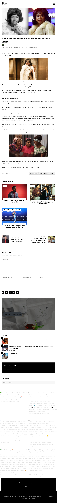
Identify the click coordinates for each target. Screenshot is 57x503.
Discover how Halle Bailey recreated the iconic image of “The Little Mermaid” (15, 227)
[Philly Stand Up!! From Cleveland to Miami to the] (42, 434)
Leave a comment (33, 47)
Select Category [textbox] (7, 382)
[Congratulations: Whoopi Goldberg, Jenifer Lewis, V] (14, 434)
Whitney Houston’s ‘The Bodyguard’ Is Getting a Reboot (42, 202)
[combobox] (28, 382)
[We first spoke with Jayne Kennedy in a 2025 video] (42, 406)
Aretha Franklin (33, 173)
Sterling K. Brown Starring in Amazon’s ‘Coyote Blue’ (14, 201)
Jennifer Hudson (44, 173)
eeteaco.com (13, 314)
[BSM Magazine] (4, 3)
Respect (52, 173)
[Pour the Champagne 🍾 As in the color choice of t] (14, 463)
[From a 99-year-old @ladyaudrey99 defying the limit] (42, 463)
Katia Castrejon (7, 47)
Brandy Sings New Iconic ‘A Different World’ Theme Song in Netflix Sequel (29, 339)
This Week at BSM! (13, 354)
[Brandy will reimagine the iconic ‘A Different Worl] (14, 406)
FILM (26, 47)
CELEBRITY (7, 209)
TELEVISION (16, 209)
